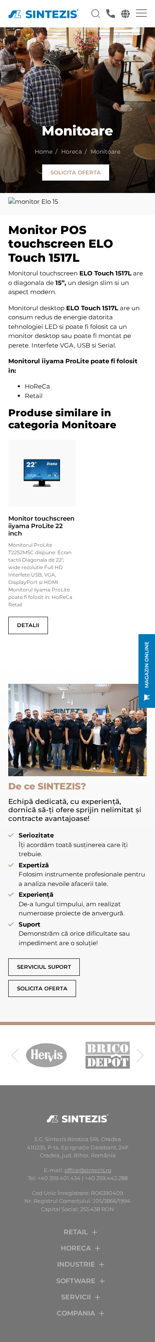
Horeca (71, 151)
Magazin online (146, 665)
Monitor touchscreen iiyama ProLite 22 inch (41, 526)
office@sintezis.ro (87, 1170)
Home (43, 151)
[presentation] (14, 1055)
